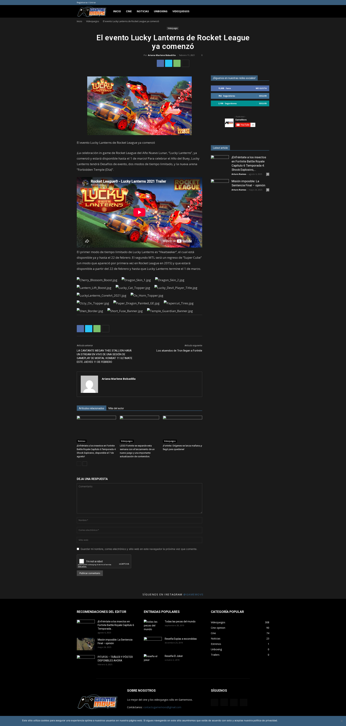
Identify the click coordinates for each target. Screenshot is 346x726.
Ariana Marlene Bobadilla (162, 55)
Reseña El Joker (174, 656)
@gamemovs (193, 594)
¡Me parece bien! (289, 720)
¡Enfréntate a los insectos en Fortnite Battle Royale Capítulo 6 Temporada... (116, 625)
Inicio (117, 11)
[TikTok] (260, 2)
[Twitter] (168, 63)
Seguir (263, 95)
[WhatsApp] (177, 63)
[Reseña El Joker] (153, 660)
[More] (185, 63)
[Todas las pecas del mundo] (153, 626)
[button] (265, 11)
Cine (129, 11)
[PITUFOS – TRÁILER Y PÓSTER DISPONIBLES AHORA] (86, 661)
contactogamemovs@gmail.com (162, 707)
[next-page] (85, 463)
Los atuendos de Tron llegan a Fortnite (179, 350)
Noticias (143, 11)
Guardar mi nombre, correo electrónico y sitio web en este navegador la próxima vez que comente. (139, 548)
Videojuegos (180, 11)
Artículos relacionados (91, 408)
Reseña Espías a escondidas (181, 638)
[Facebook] (248, 2)
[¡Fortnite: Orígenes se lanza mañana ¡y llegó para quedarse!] (182, 429)
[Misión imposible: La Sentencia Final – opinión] (220, 188)
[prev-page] (79, 463)
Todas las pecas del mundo (180, 621)
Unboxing (160, 11)
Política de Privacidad (312, 720)
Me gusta (261, 88)
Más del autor (116, 408)
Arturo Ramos (239, 174)
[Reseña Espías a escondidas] (153, 643)
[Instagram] (254, 2)
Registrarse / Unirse (86, 2)
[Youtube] (266, 2)
